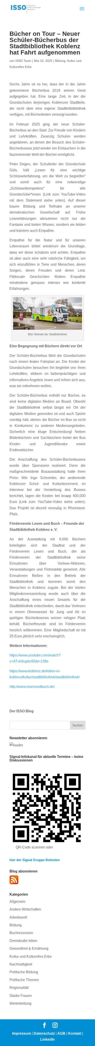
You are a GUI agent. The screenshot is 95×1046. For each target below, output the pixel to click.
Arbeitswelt (18, 917)
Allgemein (17, 901)
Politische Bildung (24, 972)
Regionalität (19, 987)
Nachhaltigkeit (21, 964)
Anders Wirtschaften (25, 909)
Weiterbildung (20, 1003)
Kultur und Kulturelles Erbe (31, 956)
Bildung (60, 61)
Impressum (21, 1033)
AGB (61, 1033)
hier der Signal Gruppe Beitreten (35, 860)
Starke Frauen (21, 996)
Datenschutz (44, 1033)
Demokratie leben (23, 941)
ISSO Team (23, 61)
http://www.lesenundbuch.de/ (32, 687)
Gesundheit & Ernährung (29, 948)
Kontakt (74, 1033)
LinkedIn (47, 1039)
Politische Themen (24, 980)
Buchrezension (21, 933)
